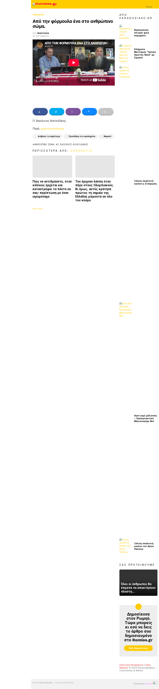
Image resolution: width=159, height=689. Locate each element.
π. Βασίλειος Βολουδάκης (72, 144)
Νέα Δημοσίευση (138, 648)
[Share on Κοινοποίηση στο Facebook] (40, 111)
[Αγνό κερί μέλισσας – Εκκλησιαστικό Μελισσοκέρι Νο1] (125, 418)
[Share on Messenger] (89, 111)
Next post (38, 208)
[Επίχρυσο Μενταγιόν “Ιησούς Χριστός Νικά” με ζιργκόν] (125, 53)
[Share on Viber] (73, 111)
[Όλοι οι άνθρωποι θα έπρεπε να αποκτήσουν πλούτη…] (138, 583)
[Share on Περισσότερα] (106, 111)
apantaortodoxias (52, 128)
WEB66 (148, 684)
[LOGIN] (155, 4)
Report (107, 136)
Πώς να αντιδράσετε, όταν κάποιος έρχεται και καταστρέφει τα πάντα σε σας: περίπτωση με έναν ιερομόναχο (52, 189)
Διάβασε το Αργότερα (49, 136)
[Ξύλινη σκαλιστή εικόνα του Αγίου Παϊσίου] (125, 546)
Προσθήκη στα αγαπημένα (82, 136)
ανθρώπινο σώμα (44, 144)
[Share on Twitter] (56, 111)
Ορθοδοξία (82, 150)
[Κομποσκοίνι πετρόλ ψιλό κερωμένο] (125, 33)
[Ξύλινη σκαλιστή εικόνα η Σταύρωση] (125, 182)
